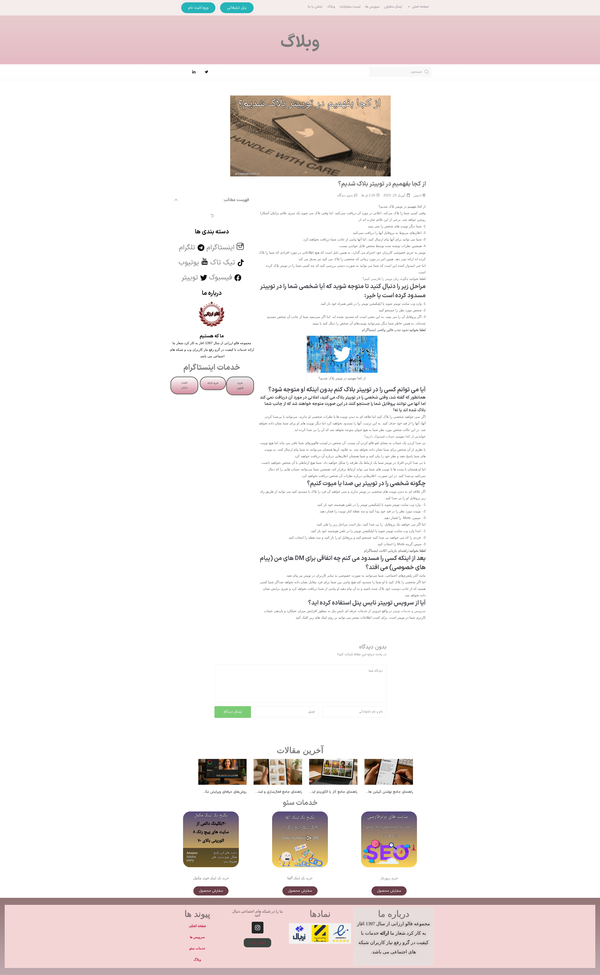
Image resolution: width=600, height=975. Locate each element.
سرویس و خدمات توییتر (409, 611)
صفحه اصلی (197, 926)
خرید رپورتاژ (389, 878)
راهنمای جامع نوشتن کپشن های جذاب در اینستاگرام (375, 792)
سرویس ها (197, 937)
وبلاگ (197, 959)
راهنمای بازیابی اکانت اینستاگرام (386, 550)
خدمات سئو (300, 803)
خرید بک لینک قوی (215, 878)
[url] (222, 772)
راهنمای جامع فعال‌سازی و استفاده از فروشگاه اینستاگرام (261, 792)
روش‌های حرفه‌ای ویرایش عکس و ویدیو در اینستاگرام (208, 792)
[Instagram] (257, 927)
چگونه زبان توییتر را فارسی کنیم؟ (386, 279)
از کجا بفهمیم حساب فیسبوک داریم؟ (389, 436)
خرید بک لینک (303, 878)
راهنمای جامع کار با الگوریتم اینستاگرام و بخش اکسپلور (317, 792)
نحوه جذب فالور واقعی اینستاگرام (385, 330)
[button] (417, 6)
